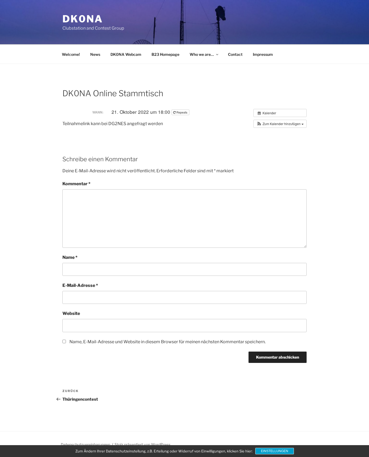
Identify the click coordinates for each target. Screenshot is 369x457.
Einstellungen (274, 451)
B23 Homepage (165, 54)
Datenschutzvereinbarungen (85, 444)
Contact (235, 54)
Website (71, 313)
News (95, 54)
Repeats (182, 112)
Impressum (263, 54)
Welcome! (71, 54)
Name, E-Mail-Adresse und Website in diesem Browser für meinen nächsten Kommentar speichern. (167, 341)
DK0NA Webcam (125, 54)
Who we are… (202, 54)
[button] (280, 124)
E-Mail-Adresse (80, 285)
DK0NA (82, 19)
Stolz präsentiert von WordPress (142, 444)
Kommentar (76, 183)
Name (70, 257)
